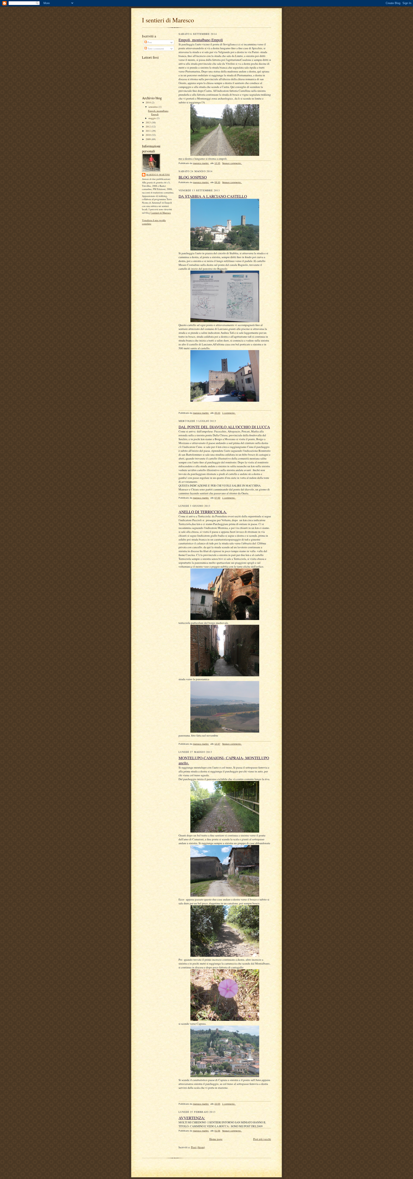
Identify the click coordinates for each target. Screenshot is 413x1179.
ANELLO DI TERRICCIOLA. (203, 511)
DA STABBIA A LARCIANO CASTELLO (213, 196)
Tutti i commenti (155, 48)
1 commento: (229, 413)
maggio (152, 118)
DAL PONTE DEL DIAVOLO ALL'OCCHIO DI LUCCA (224, 426)
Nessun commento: (232, 163)
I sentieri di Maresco (161, 212)
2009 (148, 139)
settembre (153, 106)
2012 (148, 126)
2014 (148, 102)
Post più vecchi (262, 1139)
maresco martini (158, 174)
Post (149, 42)
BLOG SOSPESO (193, 177)
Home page (215, 1139)
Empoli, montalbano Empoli (158, 112)
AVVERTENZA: (192, 1117)
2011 (148, 130)
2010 (148, 134)
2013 (148, 122)
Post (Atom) (198, 1147)
